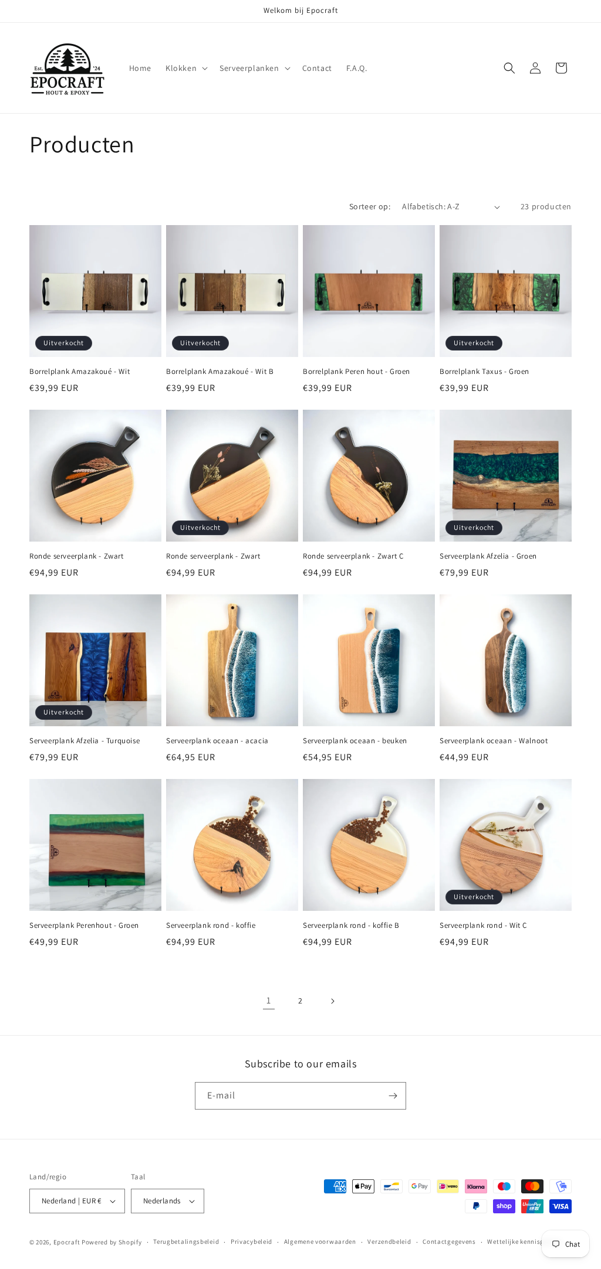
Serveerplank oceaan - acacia (217, 741)
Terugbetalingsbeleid (186, 1241)
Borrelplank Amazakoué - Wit (79, 371)
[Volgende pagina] (332, 1001)
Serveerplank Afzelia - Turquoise (84, 741)
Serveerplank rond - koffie (211, 925)
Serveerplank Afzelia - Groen (488, 556)
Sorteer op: (369, 206)
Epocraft (66, 1242)
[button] (185, 68)
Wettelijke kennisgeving (524, 1241)
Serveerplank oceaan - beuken (355, 741)
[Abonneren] (393, 1096)
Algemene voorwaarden (320, 1241)
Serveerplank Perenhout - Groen (84, 925)
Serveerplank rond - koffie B (351, 925)
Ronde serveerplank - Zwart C (353, 556)
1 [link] (268, 1000)
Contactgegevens (449, 1241)
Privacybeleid (251, 1241)
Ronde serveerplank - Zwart (76, 556)
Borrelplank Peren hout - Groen (356, 371)
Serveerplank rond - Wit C (483, 925)
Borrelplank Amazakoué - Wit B (220, 371)
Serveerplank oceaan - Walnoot (494, 741)
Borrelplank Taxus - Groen (484, 371)
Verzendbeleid (389, 1241)
